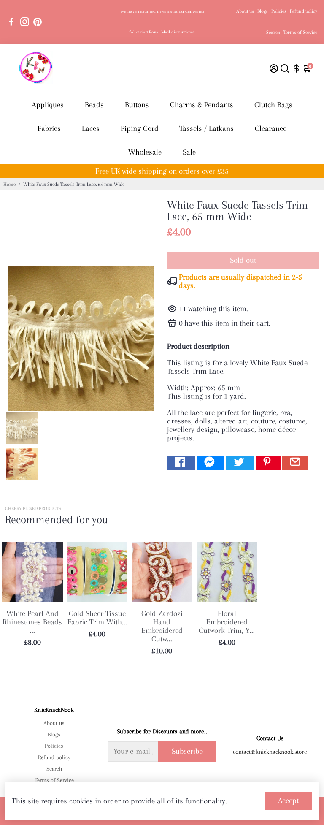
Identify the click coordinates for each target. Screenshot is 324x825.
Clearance (270, 128)
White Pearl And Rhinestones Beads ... (32, 622)
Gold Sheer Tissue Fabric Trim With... (97, 617)
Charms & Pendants (201, 104)
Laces (91, 128)
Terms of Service (300, 32)
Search (273, 32)
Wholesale (145, 152)
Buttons (137, 104)
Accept (288, 800)
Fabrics (49, 128)
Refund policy (303, 11)
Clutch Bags (273, 104)
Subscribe (187, 751)
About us (245, 11)
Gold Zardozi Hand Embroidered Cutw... (162, 626)
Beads (94, 104)
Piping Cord (140, 128)
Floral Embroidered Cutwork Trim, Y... (227, 622)
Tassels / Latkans (206, 128)
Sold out (243, 260)
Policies (278, 11)
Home (9, 184)
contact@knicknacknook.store (270, 751)
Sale (189, 152)
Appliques (48, 104)
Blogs (262, 11)
